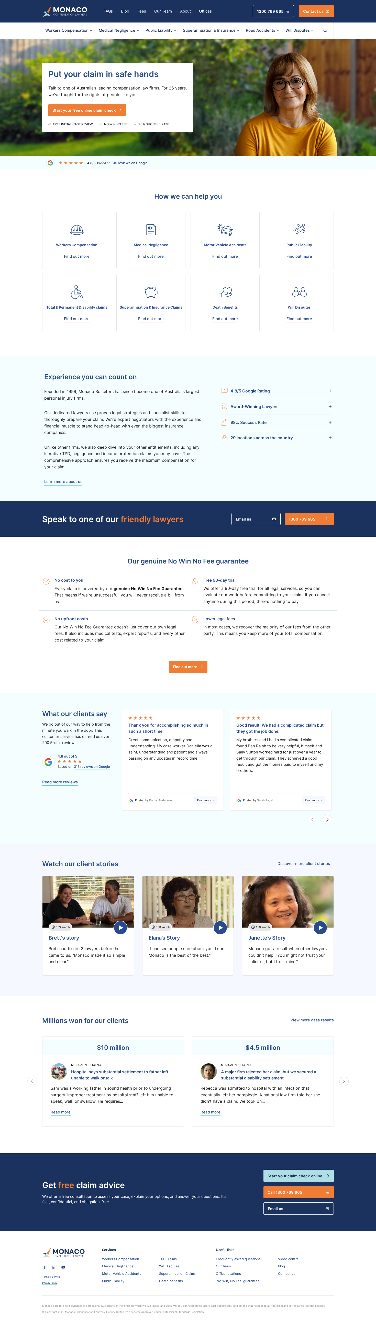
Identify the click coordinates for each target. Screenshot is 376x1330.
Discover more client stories (304, 863)
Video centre (288, 1259)
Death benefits (171, 1281)
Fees (141, 11)
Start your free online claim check (84, 110)
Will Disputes (297, 30)
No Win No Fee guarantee (208, 561)
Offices (205, 11)
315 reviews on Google (130, 163)
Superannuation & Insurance (209, 30)
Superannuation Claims (177, 1273)
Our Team (163, 11)
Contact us (313, 11)
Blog (125, 11)
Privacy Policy (49, 1282)
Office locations (228, 1273)
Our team (223, 1266)
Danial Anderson (160, 800)
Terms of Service (51, 1276)
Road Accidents (260, 30)
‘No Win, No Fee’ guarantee (238, 1281)
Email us (243, 519)
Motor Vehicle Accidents (121, 1273)
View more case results (312, 1020)
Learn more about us (63, 481)
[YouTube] (63, 1267)
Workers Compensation (67, 30)
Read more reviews (60, 782)
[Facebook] (44, 1267)
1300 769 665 (270, 11)
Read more (204, 800)
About (185, 11)
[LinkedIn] (54, 1267)
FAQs (108, 11)
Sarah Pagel (265, 800)
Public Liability (159, 30)
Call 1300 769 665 (285, 1192)
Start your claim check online (295, 1176)
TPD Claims (168, 1259)
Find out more (185, 666)
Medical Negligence (117, 30)
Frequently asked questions (238, 1259)
